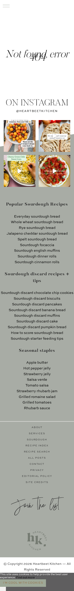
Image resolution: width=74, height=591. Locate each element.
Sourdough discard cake (37, 321)
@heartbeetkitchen (37, 111)
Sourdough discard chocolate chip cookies (37, 293)
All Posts (37, 458)
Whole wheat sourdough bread (37, 222)
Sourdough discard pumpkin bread (37, 327)
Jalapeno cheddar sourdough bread (37, 233)
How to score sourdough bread (37, 333)
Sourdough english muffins (37, 250)
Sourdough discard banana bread (37, 310)
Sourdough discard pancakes (37, 304)
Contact (37, 464)
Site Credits (37, 482)
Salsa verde (37, 380)
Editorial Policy (37, 476)
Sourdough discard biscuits (37, 298)
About (37, 427)
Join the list (35, 504)
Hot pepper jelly (37, 368)
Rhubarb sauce (37, 408)
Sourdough (37, 440)
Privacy (37, 470)
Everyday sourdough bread (37, 216)
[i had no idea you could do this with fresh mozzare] (54, 171)
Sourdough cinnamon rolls (37, 262)
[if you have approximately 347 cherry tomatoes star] (20, 136)
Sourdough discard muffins (37, 315)
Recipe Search (37, 452)
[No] (3, 589)
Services (37, 433)
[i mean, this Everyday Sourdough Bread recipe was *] (54, 136)
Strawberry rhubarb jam (37, 391)
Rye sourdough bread (37, 228)
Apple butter (37, 362)
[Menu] (6, 5)
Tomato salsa (37, 385)
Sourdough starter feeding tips (37, 338)
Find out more (25, 577)
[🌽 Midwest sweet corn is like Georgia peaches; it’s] (20, 171)
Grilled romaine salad (37, 397)
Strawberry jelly (37, 374)
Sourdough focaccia (37, 245)
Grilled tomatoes (37, 402)
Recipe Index (37, 446)
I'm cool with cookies (23, 582)
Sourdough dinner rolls (37, 256)
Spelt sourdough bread (37, 239)
